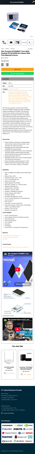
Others (16, 89)
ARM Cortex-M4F (22, 92)
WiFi (12, 103)
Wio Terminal (17, 103)
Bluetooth (10, 95)
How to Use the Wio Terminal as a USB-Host (16, 247)
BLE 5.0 (26, 93)
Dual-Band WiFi (24, 95)
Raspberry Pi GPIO (21, 100)
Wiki (6, 239)
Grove (19, 96)
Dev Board (11, 89)
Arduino (10, 92)
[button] (31, 42)
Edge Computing (12, 96)
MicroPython (11, 100)
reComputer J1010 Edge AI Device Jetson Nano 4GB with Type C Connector (26, 368)
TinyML (25, 101)
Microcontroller (23, 98)
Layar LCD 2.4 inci (13, 98)
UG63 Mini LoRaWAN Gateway (9, 368)
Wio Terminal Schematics (11, 237)
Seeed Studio (19, 101)
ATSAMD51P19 (19, 93)
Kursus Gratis (27, 96)
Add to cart (17, 69)
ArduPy (15, 92)
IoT (22, 96)
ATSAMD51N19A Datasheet (12, 235)
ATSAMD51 (11, 93)
